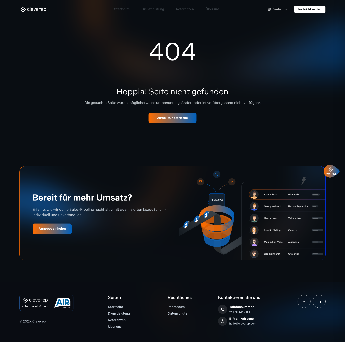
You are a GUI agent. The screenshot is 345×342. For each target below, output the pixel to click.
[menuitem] (121, 307)
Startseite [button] (115, 307)
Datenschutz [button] (177, 314)
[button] (33, 9)
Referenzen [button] (117, 320)
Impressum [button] (176, 307)
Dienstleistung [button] (119, 314)
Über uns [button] (115, 327)
